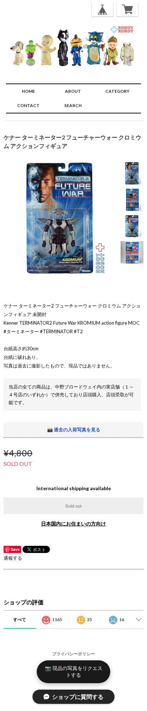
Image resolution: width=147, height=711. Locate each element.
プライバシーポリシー (73, 653)
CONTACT (28, 105)
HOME (28, 91)
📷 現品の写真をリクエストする (73, 671)
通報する (13, 558)
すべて (19, 619)
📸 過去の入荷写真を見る (73, 429)
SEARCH (73, 105)
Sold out (73, 506)
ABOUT (73, 91)
